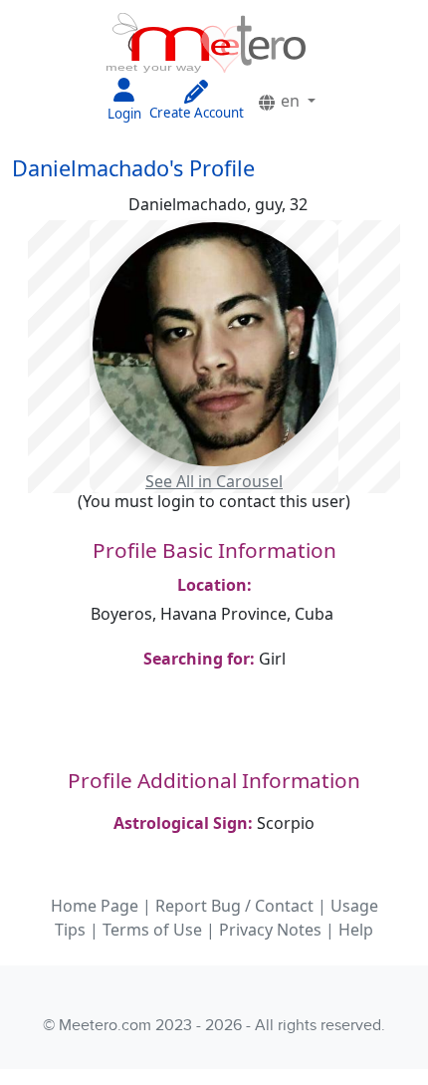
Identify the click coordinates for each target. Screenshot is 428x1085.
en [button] (290, 101)
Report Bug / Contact (234, 906)
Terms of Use (152, 930)
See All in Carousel (214, 481)
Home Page (94, 906)
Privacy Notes (270, 930)
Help (355, 930)
